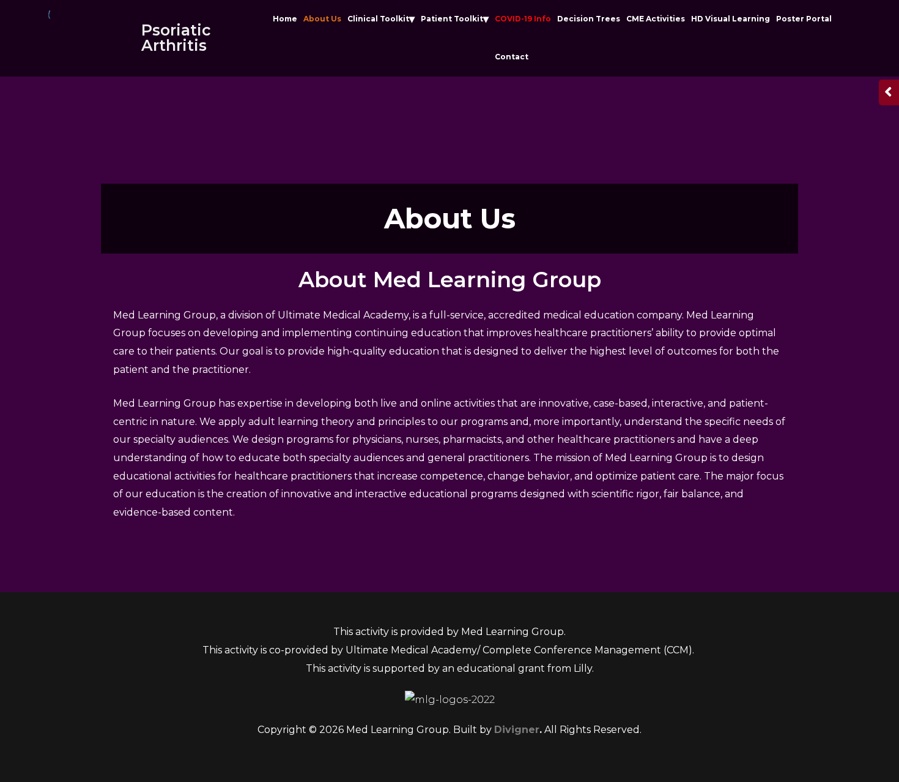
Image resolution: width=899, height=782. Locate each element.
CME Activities (655, 18)
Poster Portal (804, 18)
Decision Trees (588, 18)
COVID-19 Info (523, 18)
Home (285, 18)
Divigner (516, 729)
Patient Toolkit (452, 18)
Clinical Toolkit (378, 18)
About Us (322, 18)
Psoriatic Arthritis (176, 38)
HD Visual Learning (730, 18)
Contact (511, 56)
